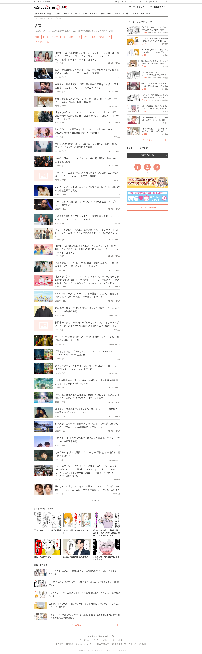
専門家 (126, 13)
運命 (93, 37)
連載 (109, 13)
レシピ (127, 1)
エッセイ (117, 13)
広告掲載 (142, 644)
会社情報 (60, 644)
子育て (116, 1)
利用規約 (70, 644)
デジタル (39, 42)
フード (66, 13)
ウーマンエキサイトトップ (140, 7)
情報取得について (118, 644)
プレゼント (153, 1)
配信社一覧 (145, 13)
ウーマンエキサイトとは (90, 640)
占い (147, 1)
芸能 (37, 37)
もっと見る (77, 625)
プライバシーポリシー (85, 644)
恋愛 (85, 13)
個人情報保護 (103, 644)
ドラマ (46, 37)
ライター (135, 13)
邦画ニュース (104, 37)
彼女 (86, 37)
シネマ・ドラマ (59, 37)
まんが (142, 1)
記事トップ (40, 13)
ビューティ (134, 1)
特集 (103, 13)
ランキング (94, 13)
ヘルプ (119, 640)
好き (78, 37)
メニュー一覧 (163, 1)
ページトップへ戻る (147, 207)
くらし (121, 1)
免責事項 (132, 644)
